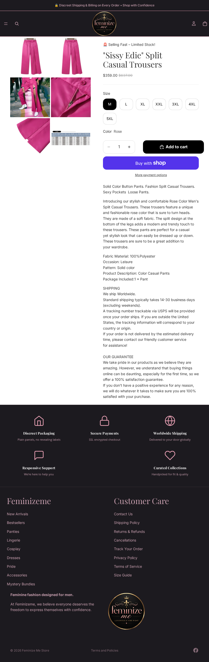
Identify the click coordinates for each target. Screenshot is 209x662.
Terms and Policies (104, 650)
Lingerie (13, 540)
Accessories (17, 575)
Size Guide (123, 575)
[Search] (16, 23)
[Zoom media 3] (30, 97)
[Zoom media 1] (30, 56)
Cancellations (125, 540)
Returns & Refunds (129, 531)
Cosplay (13, 549)
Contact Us (123, 514)
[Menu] (6, 24)
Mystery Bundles (21, 584)
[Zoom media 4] (71, 97)
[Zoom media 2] (71, 56)
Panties (13, 531)
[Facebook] (196, 650)
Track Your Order (128, 549)
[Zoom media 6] (71, 138)
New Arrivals (17, 514)
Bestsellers (16, 522)
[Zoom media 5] (30, 138)
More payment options (151, 175)
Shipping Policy (127, 522)
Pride (11, 566)
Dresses (13, 558)
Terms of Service (128, 566)
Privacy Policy (125, 558)
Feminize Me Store (35, 650)
